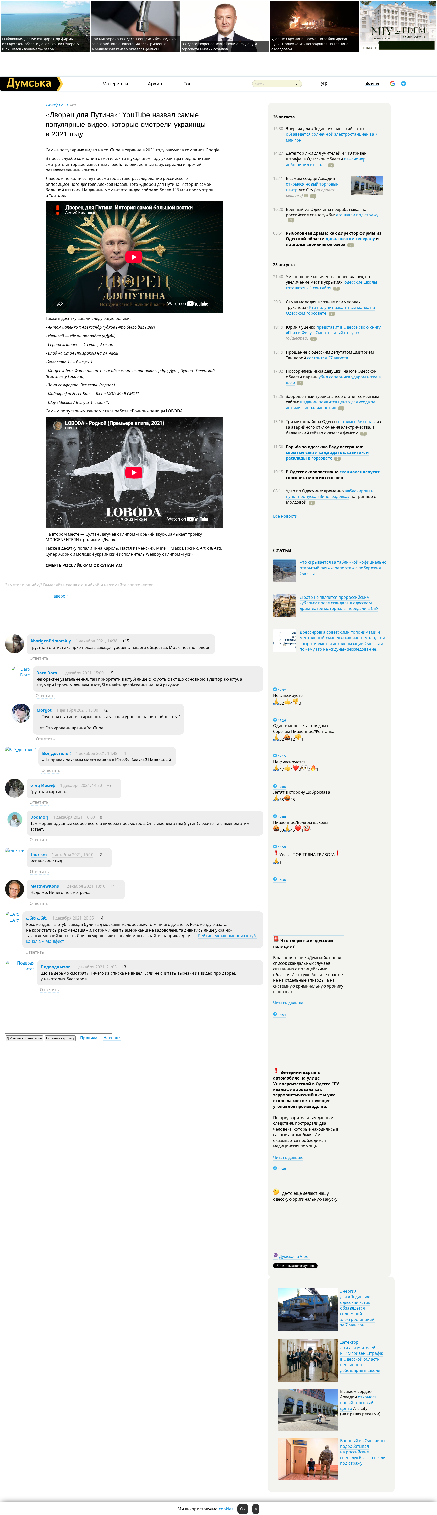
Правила (88, 1038)
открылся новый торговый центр (358, 1402)
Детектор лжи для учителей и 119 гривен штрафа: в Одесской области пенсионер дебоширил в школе (361, 1356)
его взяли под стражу (357, 215)
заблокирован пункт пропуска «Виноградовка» (329, 493)
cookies (226, 1509)
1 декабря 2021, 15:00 (83, 673)
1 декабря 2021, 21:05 (96, 967)
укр (324, 83)
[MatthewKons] (14, 897)
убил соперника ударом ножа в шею (333, 379)
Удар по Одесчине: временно (315, 491)
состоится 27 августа (327, 358)
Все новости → (287, 516)
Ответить (39, 658)
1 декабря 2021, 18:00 (77, 710)
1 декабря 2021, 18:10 (84, 886)
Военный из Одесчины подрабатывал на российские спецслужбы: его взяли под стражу (362, 1452)
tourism (39, 854)
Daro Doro (46, 673)
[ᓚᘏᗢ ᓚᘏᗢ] (12, 920)
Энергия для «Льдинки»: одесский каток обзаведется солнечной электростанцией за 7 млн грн (357, 1308)
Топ (188, 83)
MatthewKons (44, 886)
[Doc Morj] (14, 828)
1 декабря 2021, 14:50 (81, 785)
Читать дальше (288, 1003)
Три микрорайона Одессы (312, 421)
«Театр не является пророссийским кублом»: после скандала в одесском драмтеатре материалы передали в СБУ (339, 602)
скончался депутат (360, 472)
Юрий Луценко (301, 327)
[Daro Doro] (20, 675)
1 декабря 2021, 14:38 (96, 641)
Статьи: (283, 550)
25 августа (284, 264)
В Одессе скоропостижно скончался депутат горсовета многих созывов (220, 46)
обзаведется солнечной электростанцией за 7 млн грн (331, 137)
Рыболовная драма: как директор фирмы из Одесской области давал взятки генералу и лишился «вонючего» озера (40, 43)
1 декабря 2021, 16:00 (74, 817)
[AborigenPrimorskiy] (14, 652)
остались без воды (356, 421)
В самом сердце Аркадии (310, 178)
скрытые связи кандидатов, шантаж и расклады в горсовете (327, 455)
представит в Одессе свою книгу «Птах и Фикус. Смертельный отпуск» (333, 329)
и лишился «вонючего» (332, 241)
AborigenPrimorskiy (50, 641)
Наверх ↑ (59, 596)
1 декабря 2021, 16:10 (72, 854)
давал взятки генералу (350, 238)
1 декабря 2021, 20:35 (73, 918)
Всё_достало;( (56, 753)
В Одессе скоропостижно (313, 472)
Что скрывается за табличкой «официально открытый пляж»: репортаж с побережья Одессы (343, 567)
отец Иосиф (42, 785)
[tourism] (14, 851)
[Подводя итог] (19, 969)
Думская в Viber (294, 1256)
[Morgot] (20, 721)
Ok (243, 1509)
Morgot (44, 710)
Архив (155, 83)
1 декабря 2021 (57, 105)
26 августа (284, 117)
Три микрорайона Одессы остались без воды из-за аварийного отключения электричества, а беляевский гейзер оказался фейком (134, 43)
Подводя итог (55, 967)
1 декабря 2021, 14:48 (96, 753)
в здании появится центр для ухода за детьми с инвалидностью (330, 404)
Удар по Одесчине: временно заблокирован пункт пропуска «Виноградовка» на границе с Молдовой (309, 43)
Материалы (115, 83)
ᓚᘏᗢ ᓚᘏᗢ (36, 918)
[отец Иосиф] (14, 796)
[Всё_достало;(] (20, 749)
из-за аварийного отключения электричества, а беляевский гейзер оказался (334, 427)
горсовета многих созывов (314, 477)
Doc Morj (39, 817)
